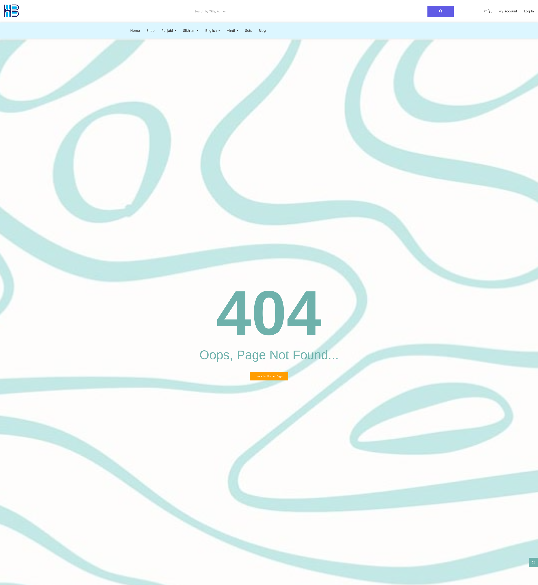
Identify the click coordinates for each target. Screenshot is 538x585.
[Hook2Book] (11, 10)
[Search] (440, 11)
